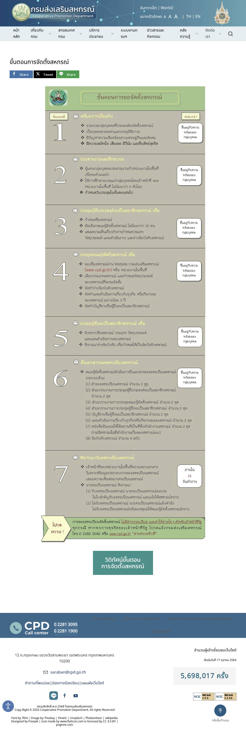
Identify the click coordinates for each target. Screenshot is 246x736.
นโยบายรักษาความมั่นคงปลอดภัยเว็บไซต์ (200, 619)
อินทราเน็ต (148, 8)
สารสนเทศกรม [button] (66, 33)
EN (197, 16)
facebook (64, 695)
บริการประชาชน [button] (96, 33)
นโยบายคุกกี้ (162, 631)
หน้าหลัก (16, 33)
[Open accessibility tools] (8, 706)
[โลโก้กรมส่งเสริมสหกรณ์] (56, 11)
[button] (222, 717)
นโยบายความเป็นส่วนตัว (142, 619)
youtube (75, 695)
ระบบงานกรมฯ (129, 33)
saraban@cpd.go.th (68, 672)
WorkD (167, 8)
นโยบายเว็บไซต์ (104, 619)
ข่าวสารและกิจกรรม (155, 33)
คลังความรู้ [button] (185, 33)
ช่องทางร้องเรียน (65, 683)
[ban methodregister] (123, 563)
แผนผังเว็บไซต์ (92, 683)
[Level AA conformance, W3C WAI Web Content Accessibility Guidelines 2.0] (225, 696)
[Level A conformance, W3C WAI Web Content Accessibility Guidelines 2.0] (204, 696)
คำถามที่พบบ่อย (37, 683)
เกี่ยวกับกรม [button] (37, 33)
